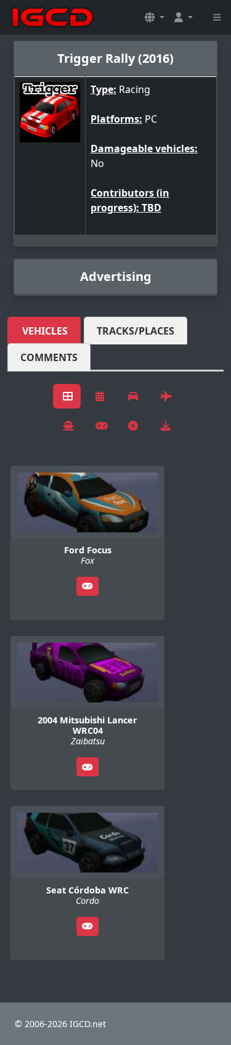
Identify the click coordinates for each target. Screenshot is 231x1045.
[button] (154, 17)
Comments (49, 357)
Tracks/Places (135, 331)
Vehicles (45, 331)
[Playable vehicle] (87, 586)
